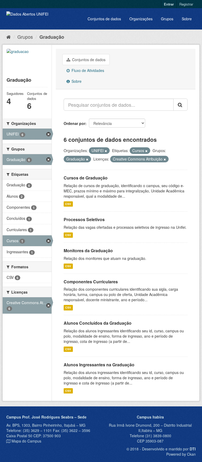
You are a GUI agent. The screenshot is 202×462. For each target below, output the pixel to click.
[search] (180, 105)
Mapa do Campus (26, 441)
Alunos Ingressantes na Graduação (99, 365)
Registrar (186, 4)
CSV (68, 204)
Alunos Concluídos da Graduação (98, 323)
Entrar (169, 4)
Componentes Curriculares (91, 282)
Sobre (187, 18)
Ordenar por (74, 123)
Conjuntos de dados (104, 18)
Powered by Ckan (181, 454)
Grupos (167, 18)
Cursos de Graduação (86, 178)
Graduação (51, 36)
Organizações (141, 18)
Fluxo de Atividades (87, 70)
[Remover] (106, 151)
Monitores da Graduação (88, 250)
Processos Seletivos (84, 219)
